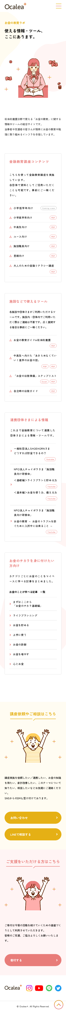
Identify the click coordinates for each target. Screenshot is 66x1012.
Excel (44, 381)
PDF (53, 366)
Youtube (51, 486)
